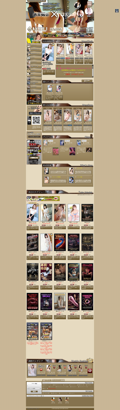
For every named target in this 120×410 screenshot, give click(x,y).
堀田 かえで (59, 222)
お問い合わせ (54, 393)
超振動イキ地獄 (74, 251)
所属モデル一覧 (81, 384)
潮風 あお (45, 65)
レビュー (45, 386)
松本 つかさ (73, 222)
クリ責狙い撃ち (46, 281)
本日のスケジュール (47, 384)
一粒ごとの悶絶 (87, 311)
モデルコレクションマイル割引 (62, 386)
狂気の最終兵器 (32, 281)
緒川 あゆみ (77, 122)
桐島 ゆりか (40, 372)
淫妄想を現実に (87, 251)
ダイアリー (89, 384)
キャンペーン (72, 384)
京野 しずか (88, 55)
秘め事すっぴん (60, 311)
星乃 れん (87, 122)
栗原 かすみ (69, 55)
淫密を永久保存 (46, 311)
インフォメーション (64, 393)
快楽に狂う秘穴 (32, 311)
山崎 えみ (57, 122)
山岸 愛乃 (51, 372)
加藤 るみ (79, 55)
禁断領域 (87, 222)
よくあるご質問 (46, 393)
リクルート (72, 393)
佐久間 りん (59, 55)
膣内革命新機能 (74, 311)
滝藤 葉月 (72, 372)
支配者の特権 (87, 281)
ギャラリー (52, 386)
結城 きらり (45, 222)
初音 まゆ (47, 122)
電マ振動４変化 (74, 281)
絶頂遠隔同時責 (60, 251)
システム (66, 384)
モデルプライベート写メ (83, 386)
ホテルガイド (73, 386)
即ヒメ (45, 388)
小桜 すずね (57, 92)
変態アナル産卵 (32, 251)
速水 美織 (68, 142)
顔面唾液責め (59, 281)
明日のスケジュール (57, 384)
